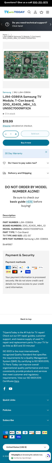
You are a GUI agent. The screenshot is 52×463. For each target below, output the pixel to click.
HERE (29, 201)
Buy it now (26, 142)
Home (5, 35)
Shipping (7, 126)
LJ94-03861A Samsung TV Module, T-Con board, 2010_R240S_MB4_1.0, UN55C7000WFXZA (22, 37)
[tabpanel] (26, 233)
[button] (41, 12)
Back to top (26, 319)
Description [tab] (9, 215)
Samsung (7, 92)
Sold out (35, 133)
